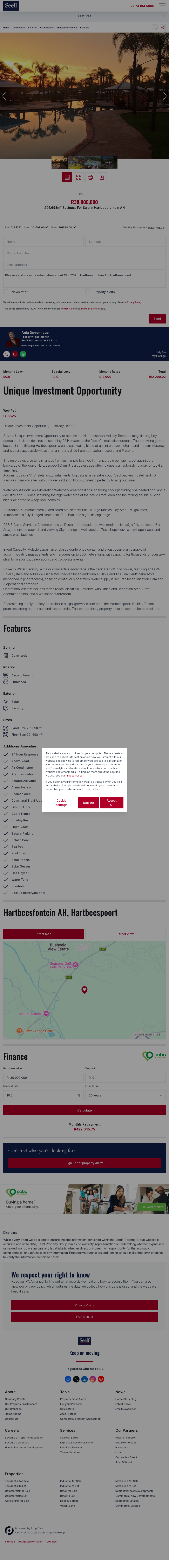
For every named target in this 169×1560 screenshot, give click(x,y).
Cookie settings (61, 803)
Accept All (112, 803)
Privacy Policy (74, 775)
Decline (88, 803)
